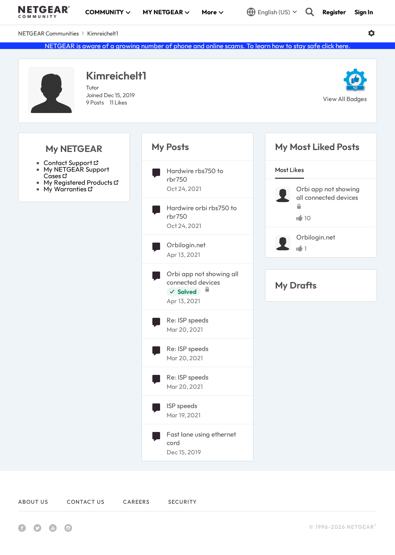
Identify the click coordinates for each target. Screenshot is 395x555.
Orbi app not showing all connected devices (202, 278)
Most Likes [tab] (289, 170)
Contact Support (68, 163)
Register (334, 12)
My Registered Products (78, 182)
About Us (33, 501)
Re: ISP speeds (187, 320)
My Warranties (65, 189)
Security (182, 501)
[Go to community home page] (44, 12)
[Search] (309, 12)
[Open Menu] (371, 33)
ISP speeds (182, 405)
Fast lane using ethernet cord (201, 438)
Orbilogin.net (186, 245)
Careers (136, 501)
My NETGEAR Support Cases (76, 172)
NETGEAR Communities (48, 33)
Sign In (363, 12)
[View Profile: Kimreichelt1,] (282, 194)
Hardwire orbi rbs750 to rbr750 (202, 212)
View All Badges (345, 99)
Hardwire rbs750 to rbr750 (195, 175)
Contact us (86, 501)
